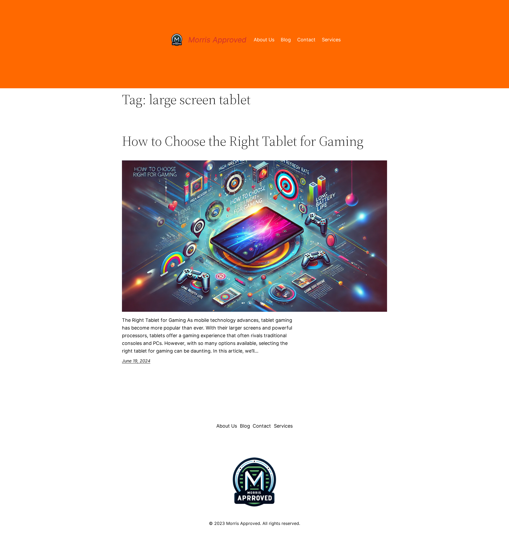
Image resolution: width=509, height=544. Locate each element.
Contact (306, 39)
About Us (264, 39)
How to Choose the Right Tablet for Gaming (242, 141)
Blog (286, 39)
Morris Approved (217, 39)
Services (331, 39)
